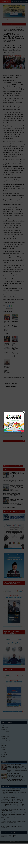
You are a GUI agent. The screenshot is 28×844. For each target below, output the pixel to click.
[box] (14, 422)
